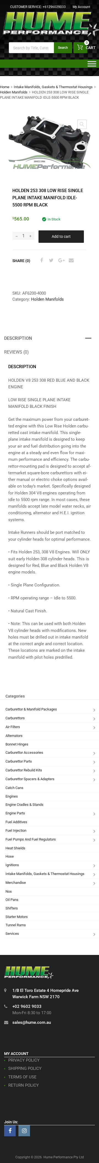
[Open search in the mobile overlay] (40, 47)
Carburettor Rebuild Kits (24, 770)
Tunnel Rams (16, 925)
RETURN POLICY (23, 1085)
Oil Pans (12, 900)
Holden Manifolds (14, 92)
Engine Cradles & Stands (24, 805)
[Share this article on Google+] (60, 260)
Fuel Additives (16, 822)
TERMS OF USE (22, 1077)
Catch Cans (14, 788)
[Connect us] (10, 1130)
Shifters (12, 908)
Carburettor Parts (19, 761)
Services (12, 934)
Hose (10, 856)
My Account (81, 7)
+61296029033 (54, 7)
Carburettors (15, 718)
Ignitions (12, 865)
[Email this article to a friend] (70, 260)
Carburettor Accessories (24, 752)
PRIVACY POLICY (24, 1060)
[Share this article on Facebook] (40, 260)
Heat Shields (15, 848)
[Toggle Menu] (91, 65)
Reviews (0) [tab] (16, 352)
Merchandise (16, 883)
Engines (12, 796)
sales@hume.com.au (31, 1022)
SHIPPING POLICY (25, 1068)
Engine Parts (15, 813)
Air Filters (13, 727)
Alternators (14, 736)
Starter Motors (17, 917)
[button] (82, 124)
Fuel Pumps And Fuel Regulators (31, 839)
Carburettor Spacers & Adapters (30, 779)
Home (4, 87)
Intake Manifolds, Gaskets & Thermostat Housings (53, 87)
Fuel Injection (16, 830)
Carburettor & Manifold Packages (31, 709)
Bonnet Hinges (17, 744)
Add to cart (61, 236)
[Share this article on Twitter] (50, 260)
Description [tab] (18, 338)
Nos (9, 891)
